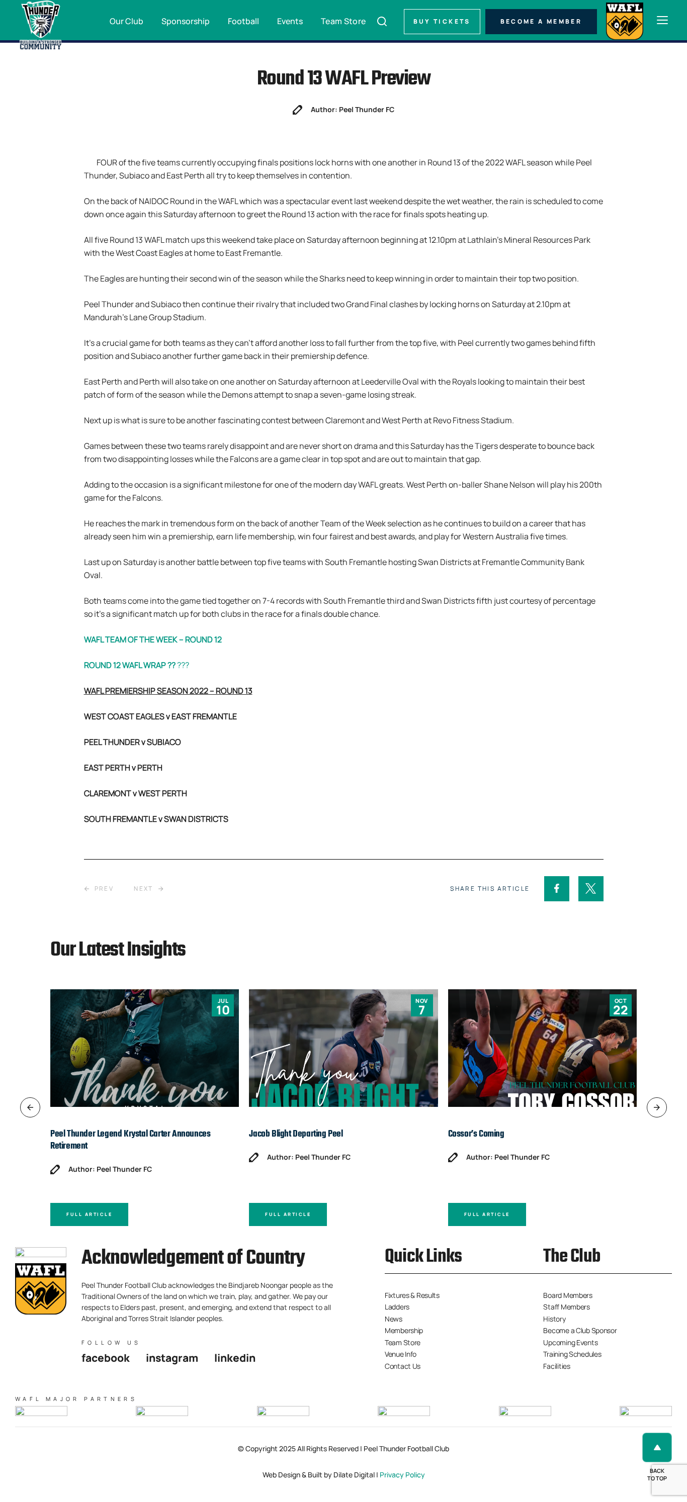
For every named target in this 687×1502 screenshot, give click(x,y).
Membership (404, 1330)
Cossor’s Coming (476, 1134)
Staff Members (566, 1306)
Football (243, 21)
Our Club (126, 21)
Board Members (567, 1295)
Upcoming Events (570, 1342)
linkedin (234, 1358)
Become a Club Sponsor (580, 1330)
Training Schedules (572, 1354)
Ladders (397, 1306)
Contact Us (402, 1366)
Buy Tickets (442, 21)
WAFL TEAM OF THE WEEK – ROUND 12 (153, 639)
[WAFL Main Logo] (624, 20)
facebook (105, 1358)
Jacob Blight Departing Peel (295, 1134)
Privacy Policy (402, 1474)
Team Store (343, 21)
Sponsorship (185, 21)
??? (136, 665)
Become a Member (541, 21)
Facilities (556, 1366)
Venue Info (400, 1354)
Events (290, 21)
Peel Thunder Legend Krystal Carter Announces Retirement (130, 1140)
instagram (172, 1358)
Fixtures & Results (412, 1295)
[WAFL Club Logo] (40, 25)
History (554, 1319)
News (393, 1319)
